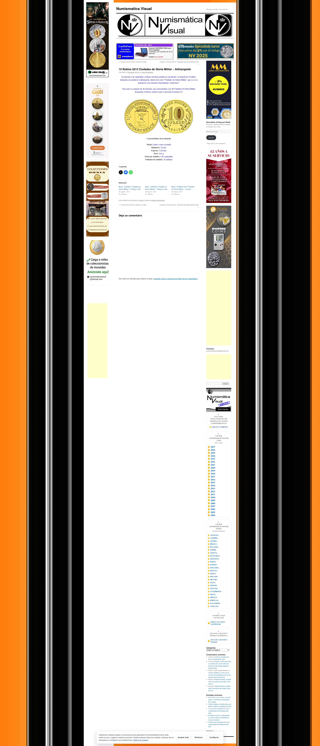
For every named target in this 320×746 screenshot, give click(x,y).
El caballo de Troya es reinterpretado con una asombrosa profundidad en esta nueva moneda (219, 717)
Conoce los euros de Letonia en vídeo (132, 62)
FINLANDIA (213, 568)
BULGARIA (213, 547)
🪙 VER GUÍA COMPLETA (218, 427)
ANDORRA (213, 538)
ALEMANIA (213, 535)
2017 (211, 476)
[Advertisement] (98, 340)
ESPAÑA (212, 562)
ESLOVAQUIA (214, 556)
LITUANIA (213, 588)
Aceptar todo (183, 737)
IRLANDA (212, 580)
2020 (211, 467)
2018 (211, 473)
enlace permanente (158, 200)
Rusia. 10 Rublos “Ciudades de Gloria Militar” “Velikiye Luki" (130, 187)
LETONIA (212, 585)
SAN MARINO (214, 603)
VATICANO (213, 606)
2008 (211, 503)
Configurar (214, 737)
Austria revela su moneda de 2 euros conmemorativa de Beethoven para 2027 (219, 724)
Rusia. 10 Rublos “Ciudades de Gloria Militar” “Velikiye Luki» (156, 187)
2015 (211, 482)
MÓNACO (212, 597)
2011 (211, 494)
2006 (211, 509)
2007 (211, 506)
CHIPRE (212, 550)
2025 (211, 452)
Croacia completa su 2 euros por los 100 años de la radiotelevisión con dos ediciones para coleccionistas (219, 675)
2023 (211, 458)
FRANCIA (212, 571)
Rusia (142, 200)
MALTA (212, 594)
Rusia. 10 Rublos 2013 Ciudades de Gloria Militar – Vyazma (183, 187)
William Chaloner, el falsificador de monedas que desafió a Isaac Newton (219, 681)
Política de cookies (140, 740)
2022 (211, 461)
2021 (211, 464)
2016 (211, 479)
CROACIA (212, 553)
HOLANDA (213, 577)
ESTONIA (212, 565)
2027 (211, 446)
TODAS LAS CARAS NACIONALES (216, 623)
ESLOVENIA (213, 559)
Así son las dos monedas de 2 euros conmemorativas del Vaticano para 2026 (219, 711)
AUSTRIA (212, 541)
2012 (211, 491)
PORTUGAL (213, 600)
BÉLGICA (212, 544)
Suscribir (211, 138)
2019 (211, 470)
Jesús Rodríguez (147, 72)
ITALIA (212, 583)
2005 (211, 512)
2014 (211, 485)
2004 (211, 515)
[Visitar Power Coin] (218, 237)
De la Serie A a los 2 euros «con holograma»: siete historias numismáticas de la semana (219, 699)
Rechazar (199, 737)
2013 (211, 488)
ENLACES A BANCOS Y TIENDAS (218, 641)
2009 (211, 500)
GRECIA (212, 574)
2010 (211, 497)
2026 (211, 449)
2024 (211, 455)
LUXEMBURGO (214, 591)
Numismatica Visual (134, 8)
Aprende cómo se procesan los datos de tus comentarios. (176, 278)
